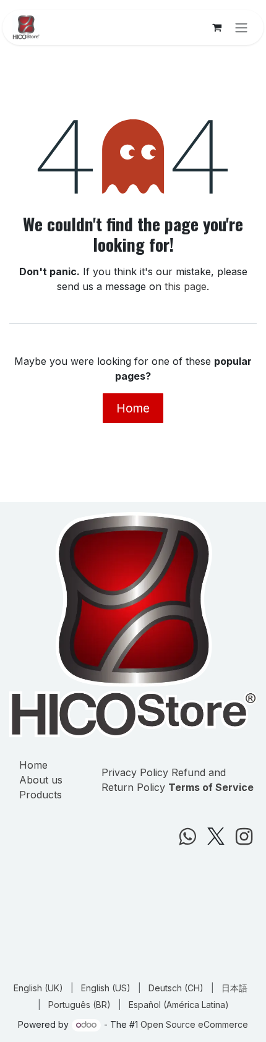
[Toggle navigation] (241, 27)
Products (40, 794)
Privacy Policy (134, 772)
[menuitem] (38, 988)
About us (40, 780)
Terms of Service (211, 787)
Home (133, 408)
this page (186, 286)
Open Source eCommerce (194, 1024)
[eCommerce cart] (216, 27)
